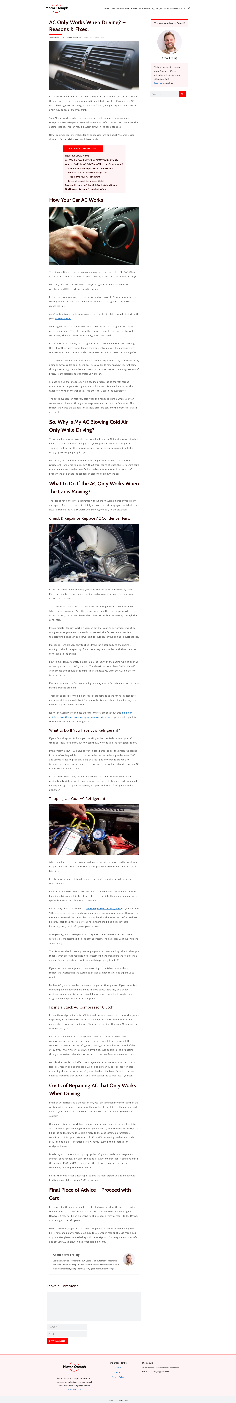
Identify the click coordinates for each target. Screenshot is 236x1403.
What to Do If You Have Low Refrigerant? (88, 172)
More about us (74, 1389)
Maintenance (131, 8)
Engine (159, 8)
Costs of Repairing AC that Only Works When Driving (91, 185)
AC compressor (63, 318)
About (118, 1367)
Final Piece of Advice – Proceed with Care (85, 189)
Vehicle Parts (176, 8)
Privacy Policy (118, 1377)
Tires (166, 8)
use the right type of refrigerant (103, 908)
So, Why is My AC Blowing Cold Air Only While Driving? (91, 159)
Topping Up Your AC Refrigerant (84, 176)
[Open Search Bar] (189, 8)
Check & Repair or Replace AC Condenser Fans (90, 168)
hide (94, 148)
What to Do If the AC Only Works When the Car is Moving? (94, 164)
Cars (113, 8)
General (120, 8)
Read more (159, 83)
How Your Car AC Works (77, 155)
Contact (118, 1372)
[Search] (182, 94)
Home (106, 8)
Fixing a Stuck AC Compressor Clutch (86, 180)
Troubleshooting (147, 8)
